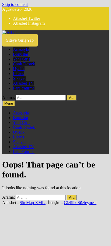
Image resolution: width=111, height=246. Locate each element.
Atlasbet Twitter (26, 18)
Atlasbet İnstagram (29, 23)
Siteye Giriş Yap (20, 40)
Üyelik (19, 68)
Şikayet (19, 78)
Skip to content (15, 4)
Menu (8, 103)
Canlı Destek (24, 64)
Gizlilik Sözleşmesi (80, 202)
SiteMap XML (33, 202)
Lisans (18, 73)
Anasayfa (21, 49)
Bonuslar (20, 54)
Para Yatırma (23, 88)
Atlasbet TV (23, 83)
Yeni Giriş (21, 59)
